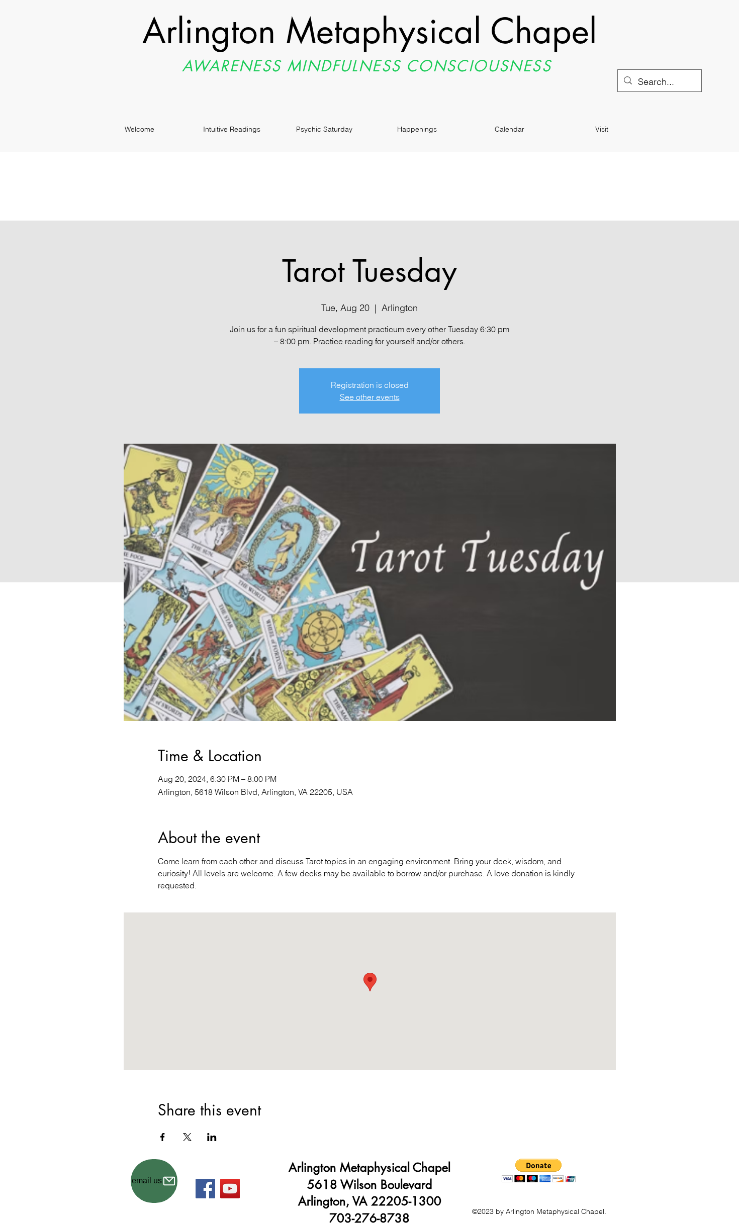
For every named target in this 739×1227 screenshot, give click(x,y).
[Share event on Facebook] (162, 1137)
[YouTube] (230, 1188)
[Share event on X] (187, 1137)
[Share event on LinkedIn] (212, 1137)
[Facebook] (205, 1188)
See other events (370, 397)
